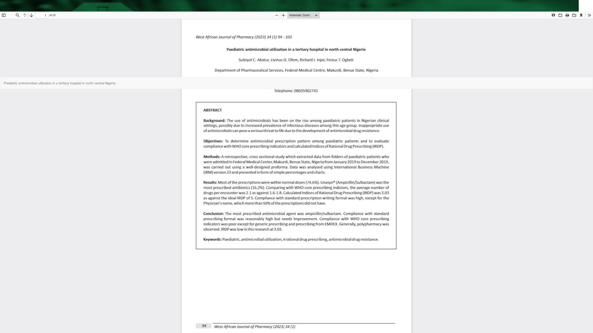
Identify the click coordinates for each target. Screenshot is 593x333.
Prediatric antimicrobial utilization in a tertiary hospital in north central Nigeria (60, 83)
